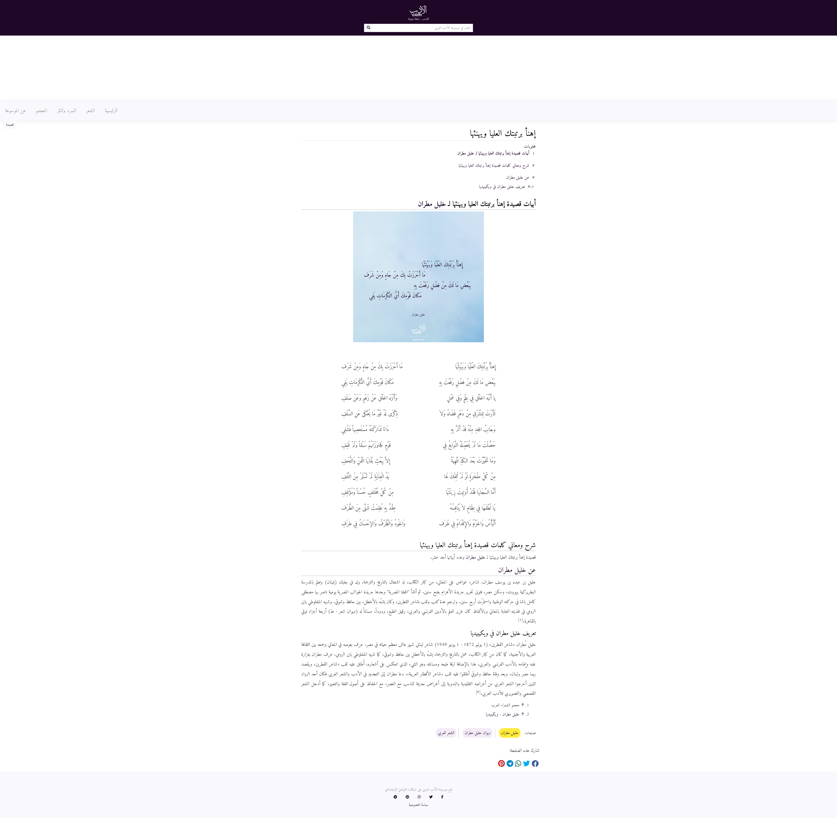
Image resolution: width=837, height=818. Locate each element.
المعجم (41, 110)
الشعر (90, 110)
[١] (520, 620)
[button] (442, 797)
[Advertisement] (418, 68)
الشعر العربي (446, 733)
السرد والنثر (66, 110)
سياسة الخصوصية (418, 805)
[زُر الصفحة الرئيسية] (418, 13)
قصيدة (10, 125)
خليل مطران (432, 204)
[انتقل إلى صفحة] (368, 28)
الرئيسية (111, 110)
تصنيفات (530, 733)
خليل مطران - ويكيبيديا (502, 714)
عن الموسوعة (15, 110)
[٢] (478, 692)
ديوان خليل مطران (478, 733)
